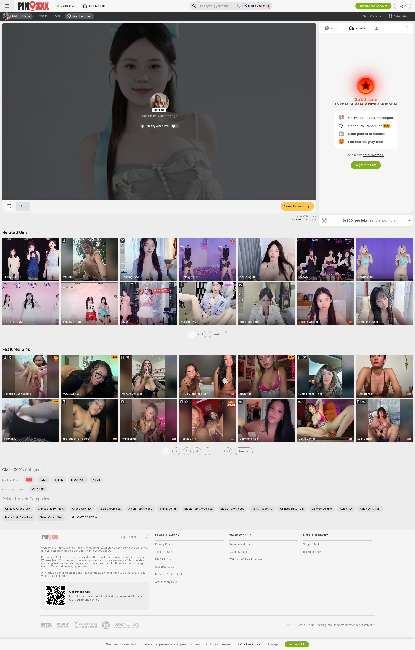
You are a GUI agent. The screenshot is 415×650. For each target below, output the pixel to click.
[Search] (238, 6)
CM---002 (11, 469)
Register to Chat (365, 165)
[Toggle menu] (7, 6)
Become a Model (240, 544)
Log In (403, 6)
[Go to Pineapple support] (106, 625)
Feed (56, 16)
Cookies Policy (164, 567)
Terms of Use (163, 551)
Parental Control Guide (169, 574)
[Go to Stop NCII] (127, 625)
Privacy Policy (164, 544)
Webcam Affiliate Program (245, 559)
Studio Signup (238, 551)
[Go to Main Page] (33, 6)
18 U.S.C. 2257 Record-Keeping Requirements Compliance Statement (330, 625)
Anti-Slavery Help (166, 582)
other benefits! (373, 155)
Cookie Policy (250, 644)
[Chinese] (29, 479)
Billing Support (312, 551)
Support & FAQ (312, 544)
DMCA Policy (163, 559)
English (132, 536)
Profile (43, 16)
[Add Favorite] (9, 206)
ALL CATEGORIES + (84, 517)
